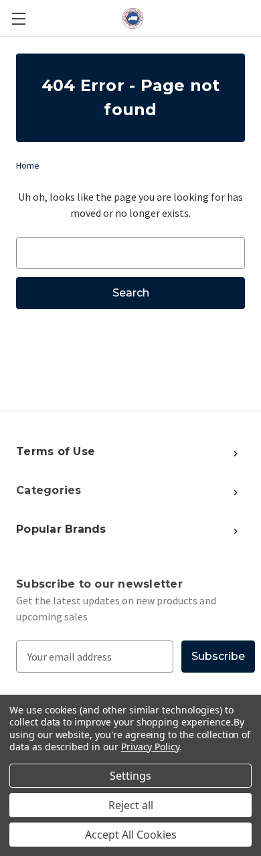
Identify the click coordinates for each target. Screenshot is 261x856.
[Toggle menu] (18, 18)
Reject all (130, 805)
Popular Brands (61, 529)
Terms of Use (55, 451)
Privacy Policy (150, 746)
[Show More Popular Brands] (170, 452)
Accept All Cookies (131, 834)
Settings (130, 775)
